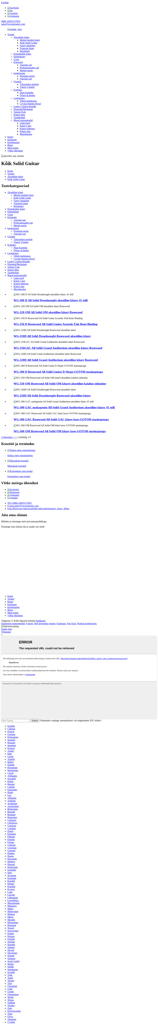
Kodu (10, 171)
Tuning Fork (20, 112)
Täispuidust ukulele (29, 84)
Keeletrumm (13, 142)
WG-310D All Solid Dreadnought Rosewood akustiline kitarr (52, 336)
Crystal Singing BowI (30, 103)
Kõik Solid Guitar (28, 43)
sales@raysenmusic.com (13, 24)
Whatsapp (6, 632)
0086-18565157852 (11, 21)
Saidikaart (40, 620)
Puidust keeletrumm (86, 623)
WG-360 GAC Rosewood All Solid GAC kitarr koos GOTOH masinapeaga (61, 419)
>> (16, 437)
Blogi (10, 145)
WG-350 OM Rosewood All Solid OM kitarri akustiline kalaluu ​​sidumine (60, 383)
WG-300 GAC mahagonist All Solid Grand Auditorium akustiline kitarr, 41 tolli (64, 407)
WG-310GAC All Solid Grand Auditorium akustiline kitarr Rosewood (58, 348)
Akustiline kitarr (21, 37)
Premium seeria (27, 76)
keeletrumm (19, 73)
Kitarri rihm (19, 114)
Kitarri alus (25, 131)
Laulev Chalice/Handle (25, 106)
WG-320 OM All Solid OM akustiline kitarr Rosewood (48, 312)
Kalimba (18, 90)
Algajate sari (26, 65)
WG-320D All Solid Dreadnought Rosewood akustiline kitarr (52, 395)
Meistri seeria (26, 70)
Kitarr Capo (25, 126)
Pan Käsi (71, 623)
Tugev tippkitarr (27, 45)
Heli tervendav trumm (44, 623)
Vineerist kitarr (27, 48)
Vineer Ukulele (27, 87)
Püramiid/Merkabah (23, 109)
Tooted (10, 34)
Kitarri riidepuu (27, 128)
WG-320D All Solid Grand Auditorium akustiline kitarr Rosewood (56, 360)
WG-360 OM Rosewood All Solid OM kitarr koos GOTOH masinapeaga (60, 431)
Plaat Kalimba (26, 92)
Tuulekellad (19, 117)
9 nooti (29, 623)
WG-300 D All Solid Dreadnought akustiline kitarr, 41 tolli (51, 300)
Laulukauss (19, 98)
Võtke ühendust (15, 150)
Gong (16, 59)
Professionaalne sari (29, 67)
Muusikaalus (26, 134)
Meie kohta (12, 148)
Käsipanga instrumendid (13, 623)
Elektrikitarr (19, 56)
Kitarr (10, 137)
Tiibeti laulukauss (28, 101)
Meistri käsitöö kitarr (30, 40)
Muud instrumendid (23, 120)
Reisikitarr (25, 51)
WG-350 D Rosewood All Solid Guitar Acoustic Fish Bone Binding (56, 324)
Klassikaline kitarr (22, 54)
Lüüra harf (25, 123)
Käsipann (18, 62)
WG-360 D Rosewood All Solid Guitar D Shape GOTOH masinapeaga (58, 371)
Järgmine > (9, 437)
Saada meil (6, 629)
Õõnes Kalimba (27, 95)
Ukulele (17, 81)
